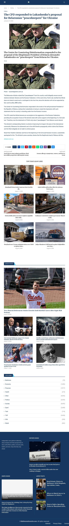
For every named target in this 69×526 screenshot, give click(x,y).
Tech (35, 411)
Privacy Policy (57, 523)
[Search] (64, 2)
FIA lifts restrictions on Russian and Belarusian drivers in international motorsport (50, 338)
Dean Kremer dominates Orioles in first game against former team (17, 365)
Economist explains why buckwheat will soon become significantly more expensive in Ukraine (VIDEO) (17, 496)
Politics (12, 8)
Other (35, 396)
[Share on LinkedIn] (30, 147)
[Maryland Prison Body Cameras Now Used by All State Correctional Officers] (19, 175)
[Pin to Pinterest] (26, 147)
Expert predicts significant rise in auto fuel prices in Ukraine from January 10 (44, 465)
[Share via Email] (53, 147)
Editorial (47, 523)
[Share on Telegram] (41, 147)
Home (5, 8)
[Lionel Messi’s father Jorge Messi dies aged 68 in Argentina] (50, 353)
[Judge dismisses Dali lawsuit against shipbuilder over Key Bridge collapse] (50, 232)
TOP (35, 415)
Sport (35, 407)
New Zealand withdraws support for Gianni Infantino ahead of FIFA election (16, 338)
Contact (66, 523)
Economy (35, 384)
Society (35, 403)
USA (35, 419)
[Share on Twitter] (22, 147)
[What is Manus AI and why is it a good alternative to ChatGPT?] (44, 451)
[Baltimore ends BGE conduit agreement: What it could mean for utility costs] (50, 203)
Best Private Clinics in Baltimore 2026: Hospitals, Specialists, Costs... (56, 483)
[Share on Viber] (45, 147)
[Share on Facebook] (19, 147)
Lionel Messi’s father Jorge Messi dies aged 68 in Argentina (50, 365)
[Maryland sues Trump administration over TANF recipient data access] (19, 232)
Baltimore (35, 380)
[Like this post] (15, 147)
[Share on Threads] (49, 147)
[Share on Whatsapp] (37, 147)
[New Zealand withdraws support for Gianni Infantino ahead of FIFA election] (18, 326)
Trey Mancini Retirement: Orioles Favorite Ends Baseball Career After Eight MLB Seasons (33, 311)
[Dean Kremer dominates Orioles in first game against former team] (18, 353)
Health (35, 392)
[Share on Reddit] (33, 147)
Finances (35, 388)
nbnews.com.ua (8, 139)
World (35, 423)
